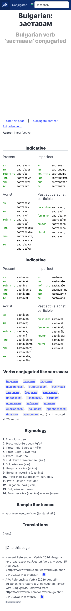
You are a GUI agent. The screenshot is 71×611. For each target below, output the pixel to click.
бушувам (31, 392)
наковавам (50, 392)
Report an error (13, 602)
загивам (52, 397)
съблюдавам (14, 409)
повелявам (13, 403)
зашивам (35, 409)
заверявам (30, 414)
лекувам (29, 381)
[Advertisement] (35, 79)
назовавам (34, 397)
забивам (32, 403)
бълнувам (58, 386)
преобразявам (56, 409)
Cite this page (15, 121)
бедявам (12, 381)
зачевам (49, 403)
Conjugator (19, 5)
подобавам (13, 397)
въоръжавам (37, 386)
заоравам (12, 392)
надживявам (14, 386)
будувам (46, 381)
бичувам (12, 414)
